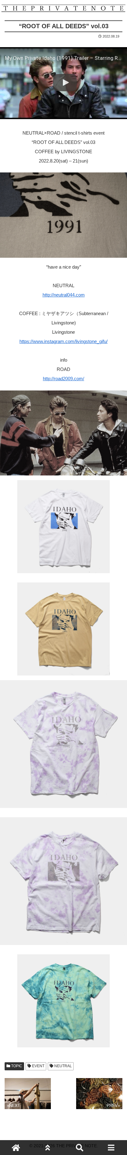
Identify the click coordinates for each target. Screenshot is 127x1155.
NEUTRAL (62, 1066)
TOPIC (16, 1066)
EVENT (37, 1066)
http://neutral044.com (64, 294)
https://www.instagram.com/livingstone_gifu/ (63, 341)
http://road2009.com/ (63, 378)
